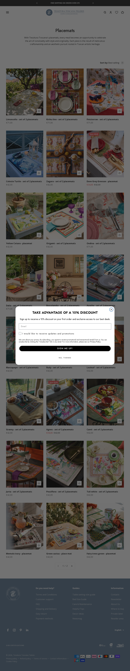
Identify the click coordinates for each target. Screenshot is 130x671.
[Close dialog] (111, 309)
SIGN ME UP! (65, 348)
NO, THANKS (65, 358)
